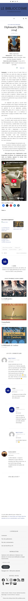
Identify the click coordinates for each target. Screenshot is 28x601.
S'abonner (5, 567)
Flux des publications (6, 539)
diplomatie (4, 249)
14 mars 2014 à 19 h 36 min (17, 390)
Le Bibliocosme (14, 8)
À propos (17, 594)
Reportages (4, 594)
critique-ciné (17, 247)
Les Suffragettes (6, 299)
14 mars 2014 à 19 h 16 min (13, 360)
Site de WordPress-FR (7, 545)
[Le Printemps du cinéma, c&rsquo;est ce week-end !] (6, 224)
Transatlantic (5, 322)
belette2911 (12, 358)
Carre (5, 253)
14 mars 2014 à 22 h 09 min (13, 453)
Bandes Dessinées (21, 593)
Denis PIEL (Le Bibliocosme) (19, 598)
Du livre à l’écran (11, 594)
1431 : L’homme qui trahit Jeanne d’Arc (18, 228)
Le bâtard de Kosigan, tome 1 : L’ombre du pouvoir (6, 240)
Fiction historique (14, 24)
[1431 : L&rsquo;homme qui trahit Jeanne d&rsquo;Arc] (18, 224)
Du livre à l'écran (12, 249)
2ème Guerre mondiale (7, 247)
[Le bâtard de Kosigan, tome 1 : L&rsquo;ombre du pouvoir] (6, 235)
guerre (20, 249)
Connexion (4, 535)
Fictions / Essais (12, 593)
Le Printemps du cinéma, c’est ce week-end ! (5, 229)
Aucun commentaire (22, 253)
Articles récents (4, 593)
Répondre (11, 361)
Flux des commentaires (7, 542)
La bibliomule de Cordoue (9, 345)
